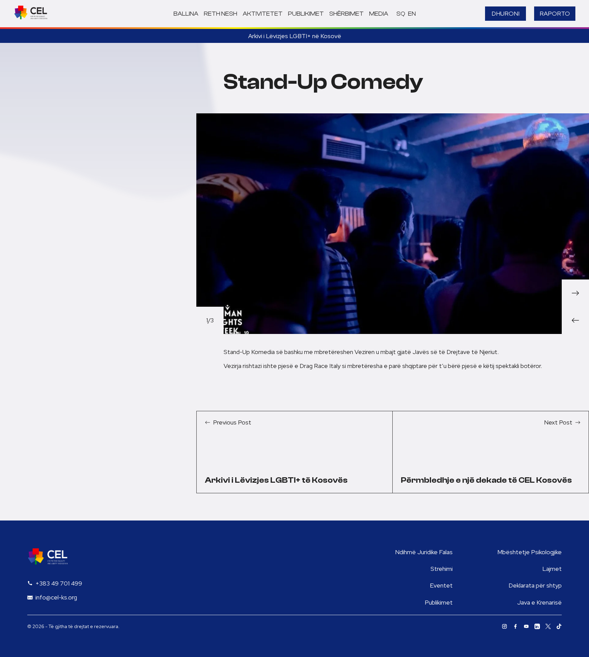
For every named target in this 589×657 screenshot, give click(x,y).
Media (378, 13)
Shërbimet (346, 13)
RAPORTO (555, 13)
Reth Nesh (220, 13)
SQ (400, 13)
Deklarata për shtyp (535, 585)
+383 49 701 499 (58, 583)
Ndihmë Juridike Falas (424, 552)
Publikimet (306, 13)
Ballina (185, 13)
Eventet (441, 585)
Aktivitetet (263, 13)
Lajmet (552, 569)
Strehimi (442, 569)
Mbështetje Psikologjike (529, 552)
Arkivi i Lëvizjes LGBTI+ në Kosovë (294, 36)
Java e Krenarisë (539, 602)
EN (412, 13)
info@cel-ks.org (56, 597)
